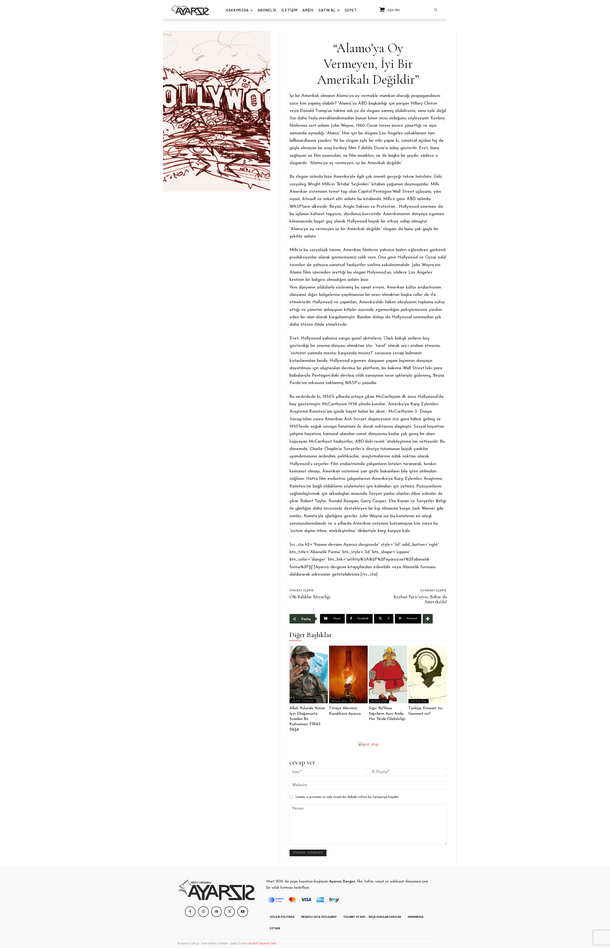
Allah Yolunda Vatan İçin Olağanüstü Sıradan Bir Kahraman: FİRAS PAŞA (307, 719)
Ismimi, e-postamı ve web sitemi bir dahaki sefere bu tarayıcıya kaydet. (347, 797)
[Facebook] (190, 911)
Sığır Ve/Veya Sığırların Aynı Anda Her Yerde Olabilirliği (387, 713)
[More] (428, 619)
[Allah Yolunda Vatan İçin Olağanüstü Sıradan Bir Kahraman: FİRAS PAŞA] (309, 674)
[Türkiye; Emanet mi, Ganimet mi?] (427, 674)
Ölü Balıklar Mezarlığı (310, 597)
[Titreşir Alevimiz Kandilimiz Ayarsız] (348, 674)
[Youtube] (242, 911)
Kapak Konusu (303, 701)
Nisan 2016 (339, 701)
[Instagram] (203, 911)
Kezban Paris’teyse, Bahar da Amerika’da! (420, 599)
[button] (436, 10)
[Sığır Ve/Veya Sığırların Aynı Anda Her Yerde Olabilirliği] (388, 674)
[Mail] (216, 911)
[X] (229, 911)
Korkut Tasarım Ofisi (262, 943)
